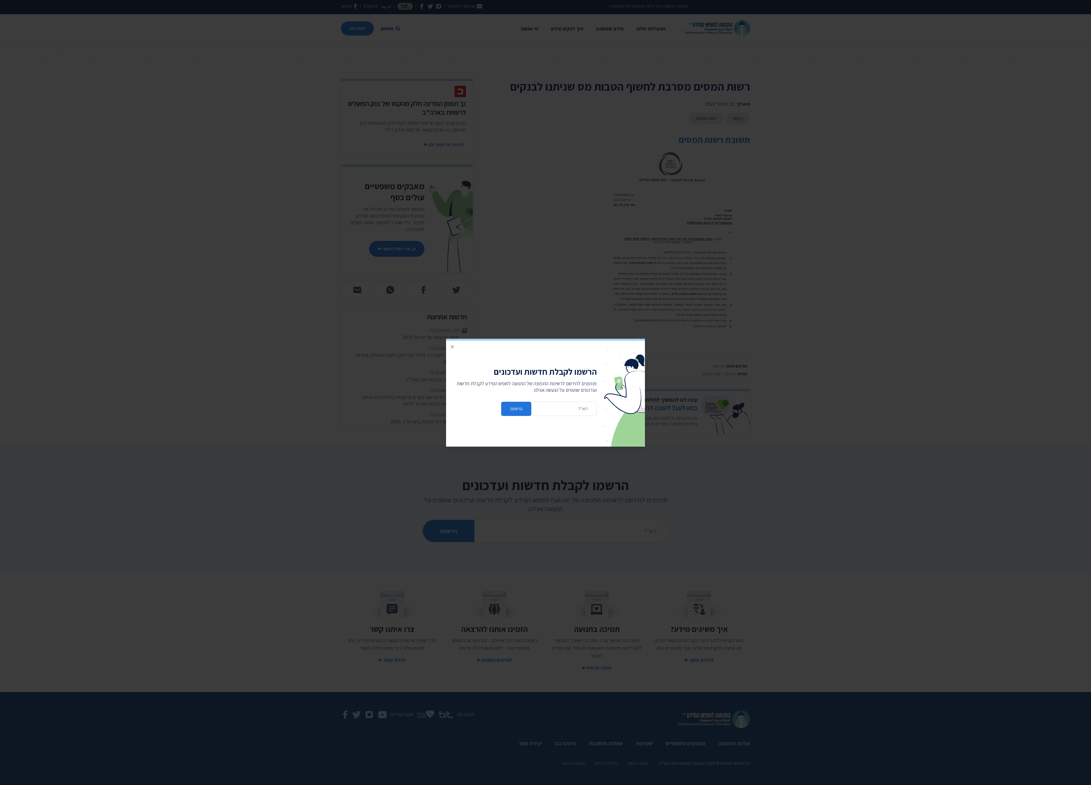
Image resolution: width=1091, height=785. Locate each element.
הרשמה (516, 409)
